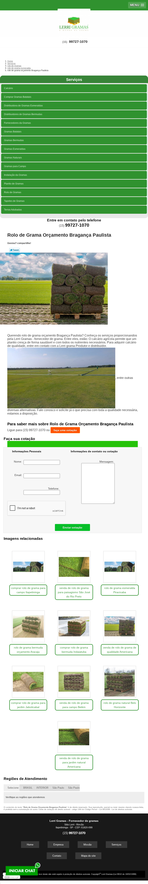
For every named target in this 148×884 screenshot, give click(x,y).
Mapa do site (88, 855)
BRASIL (27, 787)
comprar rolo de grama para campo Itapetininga (28, 590)
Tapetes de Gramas (14, 201)
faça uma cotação (65, 430)
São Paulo (58, 787)
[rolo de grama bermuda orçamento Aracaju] (28, 624)
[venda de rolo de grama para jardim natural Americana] (74, 735)
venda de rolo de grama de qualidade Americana (119, 649)
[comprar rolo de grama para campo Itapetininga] (28, 565)
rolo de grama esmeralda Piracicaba (119, 590)
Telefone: (54, 488)
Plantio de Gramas (14, 183)
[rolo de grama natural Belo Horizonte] (120, 679)
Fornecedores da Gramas (17, 123)
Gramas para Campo (15, 166)
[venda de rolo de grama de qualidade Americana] (120, 624)
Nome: (19, 461)
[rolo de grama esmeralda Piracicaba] (120, 565)
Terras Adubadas (13, 209)
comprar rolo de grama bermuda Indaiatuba (74, 649)
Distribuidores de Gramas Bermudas (23, 114)
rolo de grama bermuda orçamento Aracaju (28, 649)
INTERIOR (42, 787)
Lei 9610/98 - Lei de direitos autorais (115, 809)
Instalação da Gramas (15, 175)
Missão (87, 844)
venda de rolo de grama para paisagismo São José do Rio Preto (74, 592)
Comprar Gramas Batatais (17, 97)
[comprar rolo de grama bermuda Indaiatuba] (74, 624)
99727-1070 (78, 42)
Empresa (58, 844)
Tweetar (14, 250)
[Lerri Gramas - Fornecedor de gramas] (74, 22)
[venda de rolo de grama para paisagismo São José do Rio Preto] (74, 565)
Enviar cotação (72, 527)
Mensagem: (107, 461)
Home (30, 844)
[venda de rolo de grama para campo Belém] (74, 679)
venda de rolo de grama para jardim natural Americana (74, 762)
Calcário (8, 88)
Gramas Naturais (13, 157)
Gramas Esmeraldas (14, 149)
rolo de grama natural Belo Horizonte (119, 705)
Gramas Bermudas (14, 140)
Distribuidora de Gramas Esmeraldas (23, 105)
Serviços (74, 79)
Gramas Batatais (12, 131)
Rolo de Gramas (12, 192)
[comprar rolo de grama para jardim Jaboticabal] (28, 679)
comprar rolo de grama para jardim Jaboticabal (28, 705)
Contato (56, 855)
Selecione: (13, 787)
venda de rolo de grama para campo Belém (74, 705)
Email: (19, 475)
